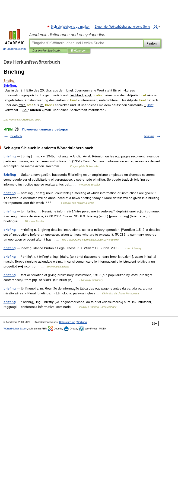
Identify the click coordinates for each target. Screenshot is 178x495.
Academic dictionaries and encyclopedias (67, 35)
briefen (149, 136)
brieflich (16, 136)
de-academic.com (14, 49)
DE (155, 26)
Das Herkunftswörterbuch (48, 50)
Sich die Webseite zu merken (70, 26)
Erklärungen (78, 50)
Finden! (152, 43)
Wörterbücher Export (15, 328)
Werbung (81, 322)
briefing (9, 156)
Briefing (9, 174)
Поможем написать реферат (45, 129)
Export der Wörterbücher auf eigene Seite (122, 26)
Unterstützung (67, 322)
